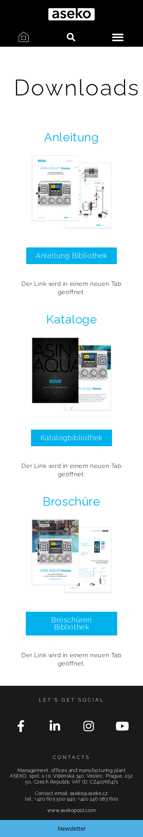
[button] (71, 37)
